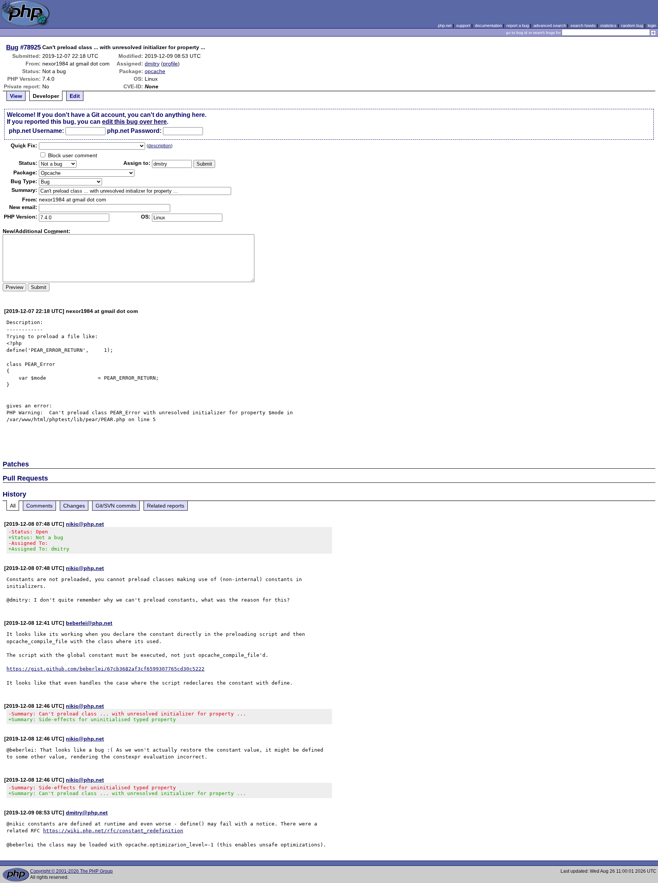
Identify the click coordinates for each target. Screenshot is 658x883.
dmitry (152, 64)
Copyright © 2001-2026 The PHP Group (71, 871)
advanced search (549, 25)
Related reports (165, 506)
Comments (39, 506)
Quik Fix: (24, 145)
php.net (445, 25)
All (13, 506)
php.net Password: (134, 131)
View (16, 96)
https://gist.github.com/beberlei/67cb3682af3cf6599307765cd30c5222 (105, 669)
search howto (583, 25)
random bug (632, 25)
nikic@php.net (85, 524)
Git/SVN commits (116, 506)
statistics (608, 25)
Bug (12, 47)
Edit (75, 96)
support (463, 25)
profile (170, 64)
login (652, 25)
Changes (74, 506)
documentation (488, 25)
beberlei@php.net (89, 623)
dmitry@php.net (87, 813)
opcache (155, 71)
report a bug (517, 25)
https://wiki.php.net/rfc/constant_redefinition (113, 831)
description (159, 145)
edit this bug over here (134, 121)
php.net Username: (36, 131)
